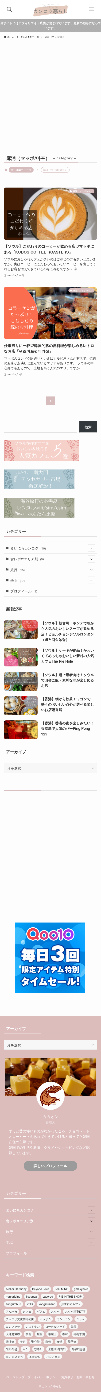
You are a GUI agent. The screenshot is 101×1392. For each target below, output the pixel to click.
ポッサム (45, 1319)
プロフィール (23, 590)
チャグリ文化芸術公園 (20, 1319)
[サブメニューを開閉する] (91, 548)
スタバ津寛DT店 (75, 1311)
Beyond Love (40, 1289)
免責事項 (67, 1377)
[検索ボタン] (9, 9)
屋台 (40, 1334)
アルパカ (11, 1311)
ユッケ (80, 1319)
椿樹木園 (79, 1334)
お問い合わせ (85, 1377)
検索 (88, 426)
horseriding (13, 1296)
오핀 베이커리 (57, 1349)
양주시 (38, 1349)
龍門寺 (72, 1341)
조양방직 (34, 1356)
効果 (73, 1326)
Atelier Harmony (16, 1289)
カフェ (27, 1311)
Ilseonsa (31, 1296)
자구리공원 (78, 1349)
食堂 (59, 1341)
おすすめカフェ (71, 1304)
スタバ (55, 1311)
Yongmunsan (47, 1304)
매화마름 (11, 1349)
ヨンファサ (13, 1326)
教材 (65, 1334)
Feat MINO (61, 1289)
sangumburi (13, 1304)
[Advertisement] (50, 100)
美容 (23, 1341)
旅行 (17, 569)
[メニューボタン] (91, 9)
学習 (28, 1334)
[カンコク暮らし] (50, 9)
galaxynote (81, 1289)
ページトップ (15, 1377)
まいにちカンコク (28, 547)
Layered (48, 1296)
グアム (41, 1311)
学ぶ (17, 580)
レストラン (33, 1326)
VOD (30, 1304)
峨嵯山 (52, 1334)
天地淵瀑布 (13, 1334)
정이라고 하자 (14, 1356)
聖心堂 (35, 1341)
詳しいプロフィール (50, 1165)
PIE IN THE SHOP (70, 1296)
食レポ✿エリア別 (21, 170)
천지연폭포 (53, 1356)
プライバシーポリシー (43, 1377)
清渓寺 (10, 1341)
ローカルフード (55, 1326)
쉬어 (25, 1349)
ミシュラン (64, 1319)
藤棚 (48, 1341)
